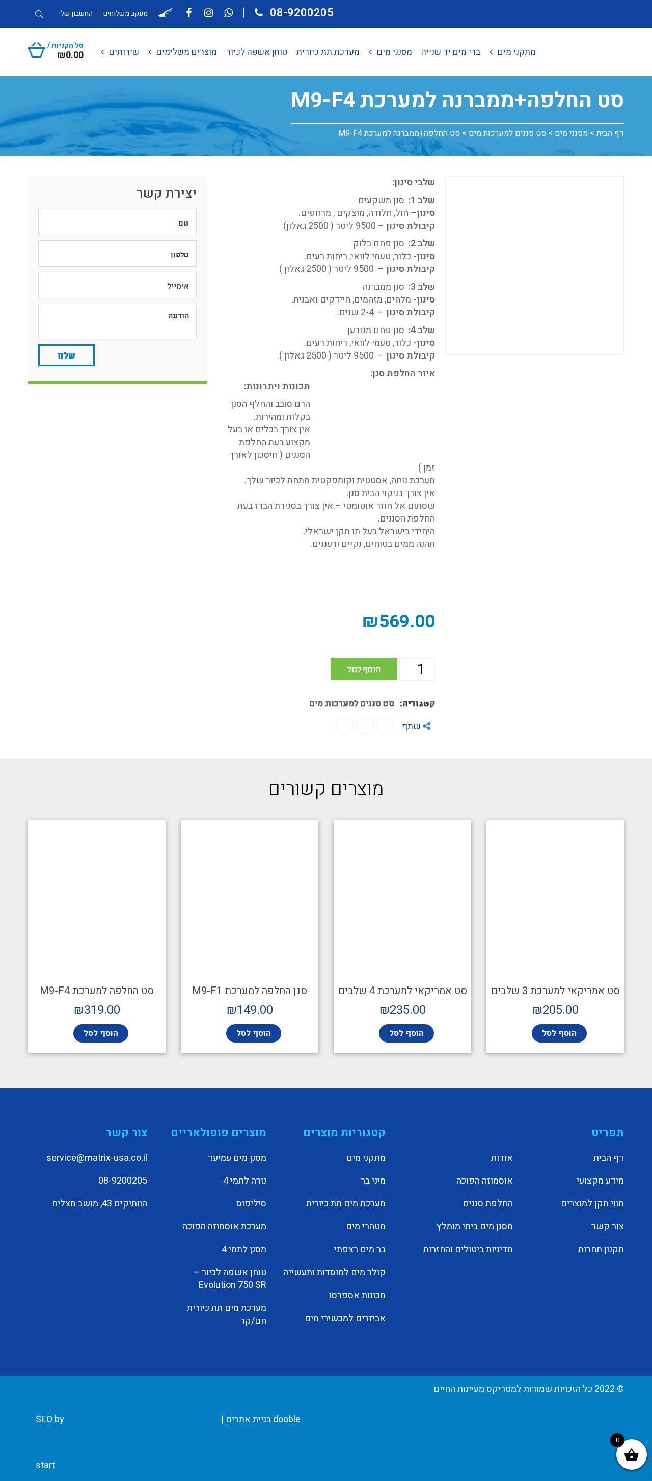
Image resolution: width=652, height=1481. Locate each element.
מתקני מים (366, 1158)
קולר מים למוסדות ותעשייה (335, 1272)
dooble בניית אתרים (263, 1420)
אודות (502, 1158)
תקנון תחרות (601, 1249)
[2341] (534, 265)
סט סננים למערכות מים (507, 133)
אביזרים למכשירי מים (345, 1318)
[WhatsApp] (365, 725)
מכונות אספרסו (357, 1295)
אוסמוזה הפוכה (484, 1181)
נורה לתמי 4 (244, 1181)
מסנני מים (571, 133)
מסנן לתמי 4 (244, 1249)
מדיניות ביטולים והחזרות (468, 1249)
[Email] (345, 725)
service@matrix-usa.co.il (96, 1158)
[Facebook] (385, 725)
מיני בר (373, 1181)
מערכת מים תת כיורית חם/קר (226, 1315)
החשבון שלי (76, 13)
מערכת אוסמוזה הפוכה (224, 1226)
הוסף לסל (364, 668)
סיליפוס (251, 1204)
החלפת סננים (488, 1204)
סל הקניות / (65, 49)
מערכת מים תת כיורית (346, 1204)
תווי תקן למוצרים (592, 1204)
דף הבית (610, 133)
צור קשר (607, 1226)
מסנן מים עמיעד (237, 1158)
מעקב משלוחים (125, 13)
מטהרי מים (366, 1226)
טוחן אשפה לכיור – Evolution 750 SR (230, 1279)
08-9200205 (300, 13)
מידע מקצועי (600, 1181)
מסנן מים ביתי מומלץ (475, 1226)
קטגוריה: (417, 702)
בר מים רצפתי (360, 1249)
